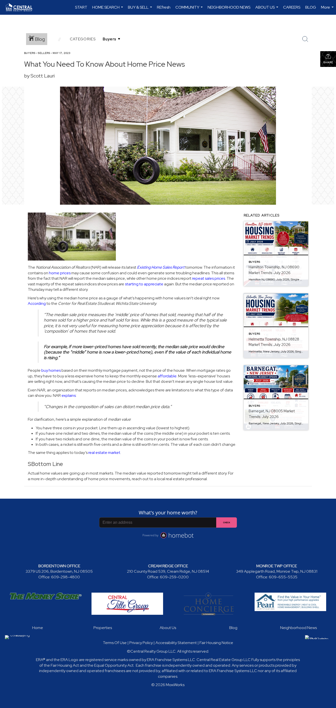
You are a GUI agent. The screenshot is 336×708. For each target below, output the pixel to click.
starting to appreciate (144, 284)
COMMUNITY (189, 10)
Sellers (44, 53)
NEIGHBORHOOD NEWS (229, 7)
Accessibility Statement (176, 642)
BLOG (310, 7)
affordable (167, 376)
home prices (60, 273)
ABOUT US (267, 10)
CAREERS (291, 7)
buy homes (51, 370)
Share (328, 62)
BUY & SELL (140, 10)
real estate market (104, 452)
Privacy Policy (141, 642)
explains (68, 395)
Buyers (29, 53)
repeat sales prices (208, 278)
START (81, 7)
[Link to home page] (21, 7)
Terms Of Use (115, 642)
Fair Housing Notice (216, 642)
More (328, 10)
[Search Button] (305, 39)
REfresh (163, 7)
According (37, 303)
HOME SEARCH (108, 10)
